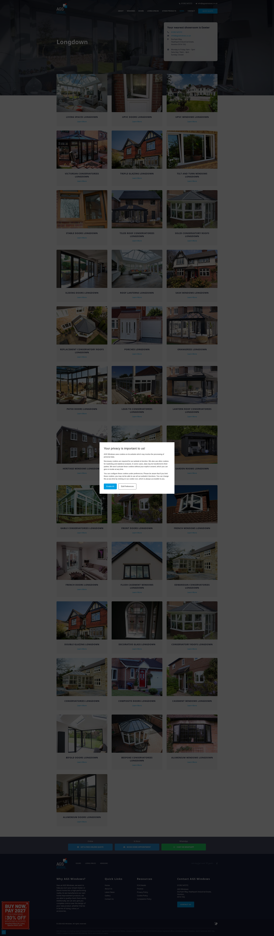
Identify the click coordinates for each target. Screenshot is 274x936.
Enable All (110, 486)
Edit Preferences (127, 486)
